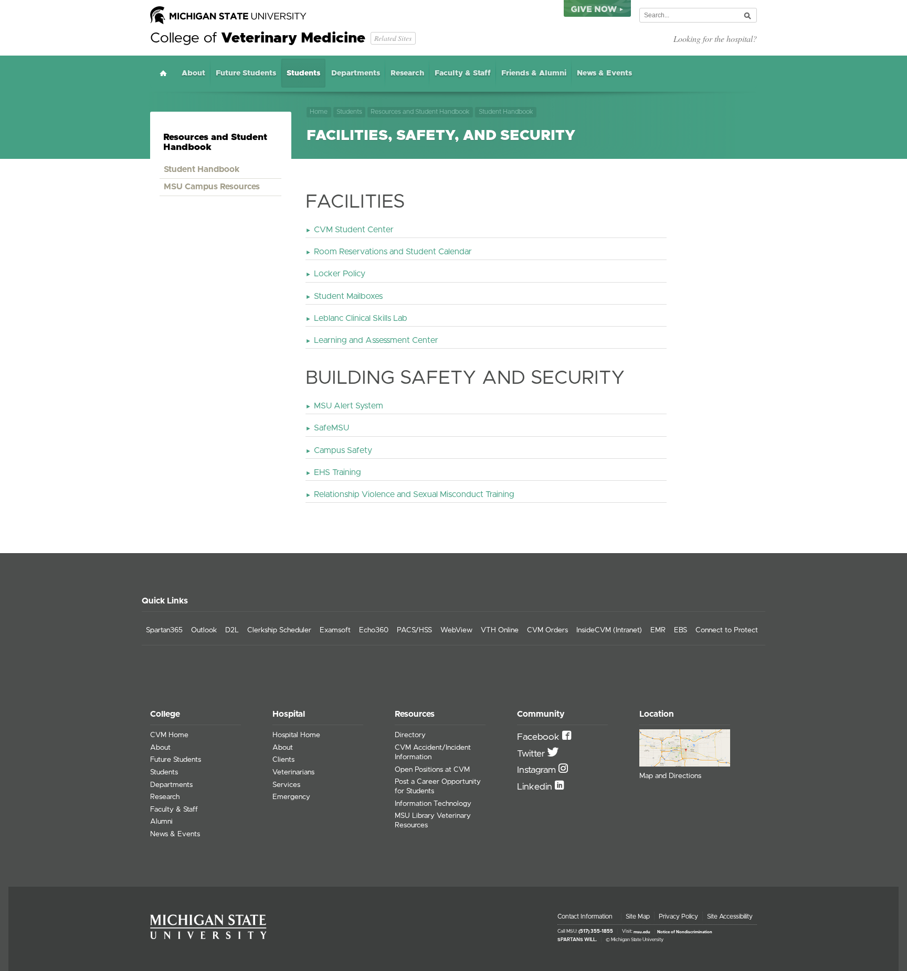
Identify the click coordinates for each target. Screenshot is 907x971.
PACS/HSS (414, 630)
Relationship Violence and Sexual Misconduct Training (414, 494)
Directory (410, 735)
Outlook (204, 630)
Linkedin (536, 787)
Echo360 (373, 630)
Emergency (291, 797)
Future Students (246, 73)
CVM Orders (547, 630)
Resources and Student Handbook (420, 112)
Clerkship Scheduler (279, 630)
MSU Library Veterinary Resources (433, 820)
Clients (283, 759)
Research (407, 73)
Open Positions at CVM (432, 769)
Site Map (638, 916)
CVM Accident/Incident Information (433, 752)
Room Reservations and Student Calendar (393, 251)
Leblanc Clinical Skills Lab (360, 318)
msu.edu (642, 932)
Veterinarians (293, 772)
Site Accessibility (730, 916)
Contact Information (585, 916)
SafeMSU (331, 428)
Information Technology (433, 803)
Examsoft (335, 630)
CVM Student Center (354, 229)
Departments (355, 73)
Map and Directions (670, 776)
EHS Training (337, 472)
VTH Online (500, 630)
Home (163, 73)
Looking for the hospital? (715, 38)
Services (286, 785)
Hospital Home (296, 735)
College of (257, 38)
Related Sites (393, 38)
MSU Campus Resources (212, 186)
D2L (232, 630)
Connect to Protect (726, 630)
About (193, 73)
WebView (456, 630)
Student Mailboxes (348, 296)
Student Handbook (506, 112)
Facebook (539, 737)
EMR (658, 630)
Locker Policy (339, 273)
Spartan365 (164, 630)
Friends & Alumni (533, 73)
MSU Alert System (348, 406)
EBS (680, 630)
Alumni (161, 821)
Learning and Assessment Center (376, 340)
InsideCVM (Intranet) (609, 630)
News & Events (604, 73)
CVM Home (169, 735)
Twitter (532, 754)
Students (303, 73)
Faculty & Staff (463, 73)
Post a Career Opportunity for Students (438, 786)
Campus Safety (343, 450)
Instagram (537, 770)
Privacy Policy (678, 916)
